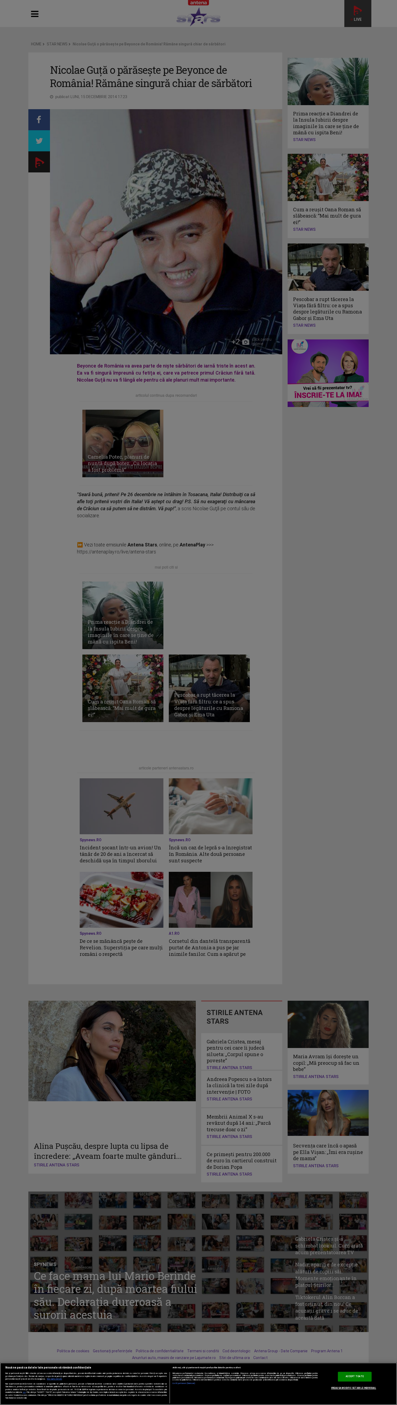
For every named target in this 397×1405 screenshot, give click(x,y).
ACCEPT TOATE (355, 1376)
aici (24, 1392)
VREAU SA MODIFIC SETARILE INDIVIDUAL (353, 1388)
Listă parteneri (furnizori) (184, 1383)
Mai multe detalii (54, 1379)
